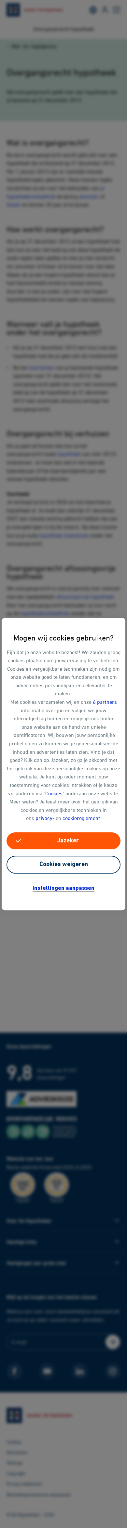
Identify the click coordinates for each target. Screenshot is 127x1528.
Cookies (54, 793)
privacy (43, 818)
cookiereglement (81, 818)
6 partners (105, 702)
